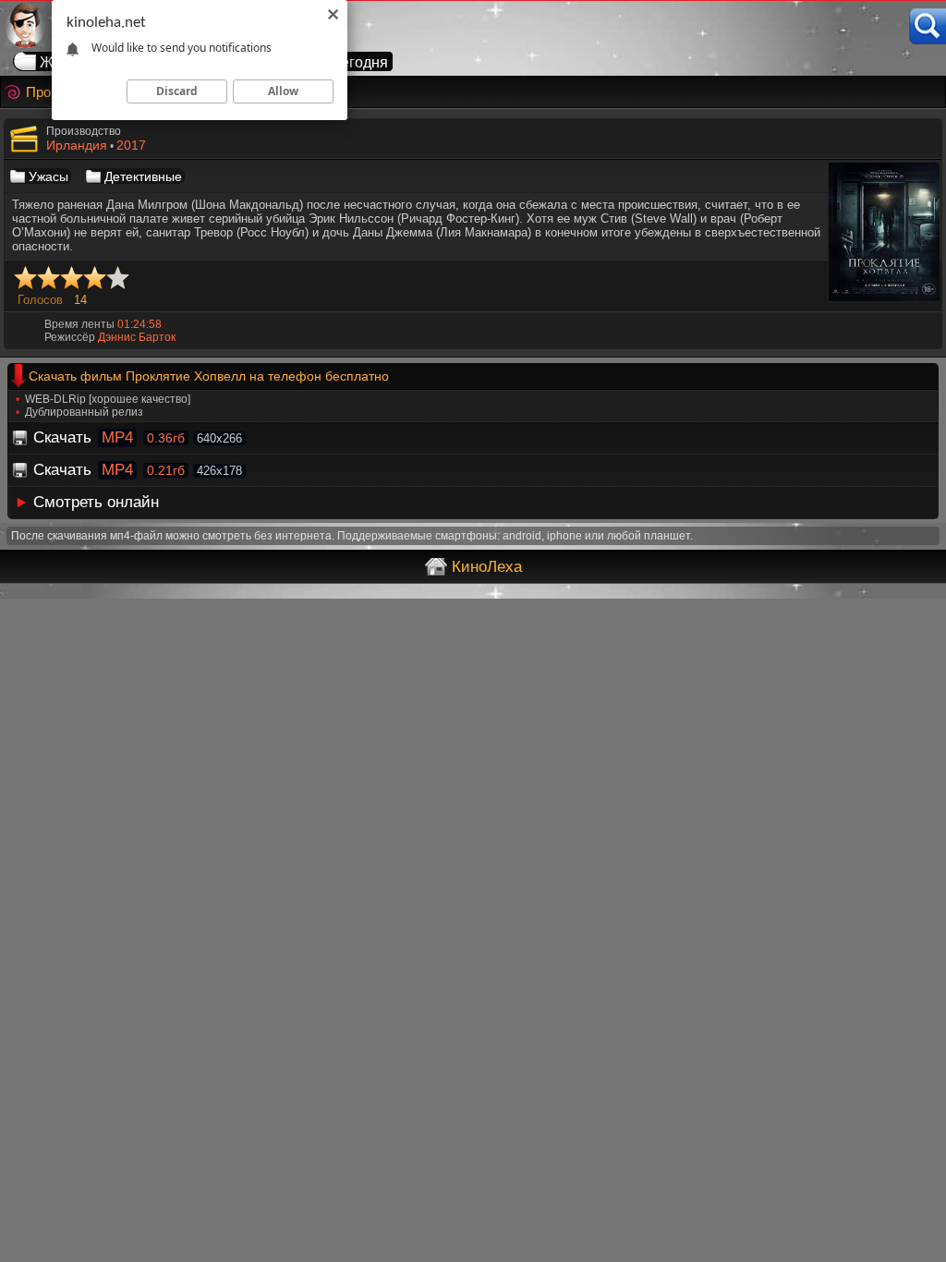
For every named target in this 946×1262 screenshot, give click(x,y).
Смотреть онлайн (96, 502)
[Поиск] (927, 26)
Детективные (143, 176)
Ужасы (48, 176)
